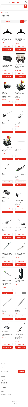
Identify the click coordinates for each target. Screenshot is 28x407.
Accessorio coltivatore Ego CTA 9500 (7, 121)
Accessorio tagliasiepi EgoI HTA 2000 (20, 254)
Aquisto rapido (7, 46)
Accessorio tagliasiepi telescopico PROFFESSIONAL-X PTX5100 (7, 282)
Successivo (20, 354)
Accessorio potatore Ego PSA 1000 (20, 148)
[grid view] (22, 21)
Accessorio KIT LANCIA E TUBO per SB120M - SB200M (7, 149)
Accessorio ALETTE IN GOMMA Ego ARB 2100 (7, 66)
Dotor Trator (4, 40)
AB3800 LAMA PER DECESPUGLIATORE (6, 38)
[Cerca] (25, 6)
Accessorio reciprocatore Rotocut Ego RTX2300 (7, 199)
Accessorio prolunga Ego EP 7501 (6, 172)
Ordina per (8, 21)
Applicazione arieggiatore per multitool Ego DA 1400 (7, 333)
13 (15, 354)
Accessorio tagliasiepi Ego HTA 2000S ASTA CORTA (7, 255)
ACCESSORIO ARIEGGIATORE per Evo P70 (20, 66)
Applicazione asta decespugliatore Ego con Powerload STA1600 (20, 336)
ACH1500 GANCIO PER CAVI (19, 281)
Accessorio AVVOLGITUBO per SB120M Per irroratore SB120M (20, 94)
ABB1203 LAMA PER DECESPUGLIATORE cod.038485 (20, 39)
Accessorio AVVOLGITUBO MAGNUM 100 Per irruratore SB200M (6, 94)
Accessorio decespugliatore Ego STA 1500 (20, 122)
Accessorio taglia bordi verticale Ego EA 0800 (20, 228)
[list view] (25, 21)
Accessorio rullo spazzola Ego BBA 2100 (19, 202)
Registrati (21, 371)
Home (2, 12)
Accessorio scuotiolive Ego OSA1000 (7, 228)
